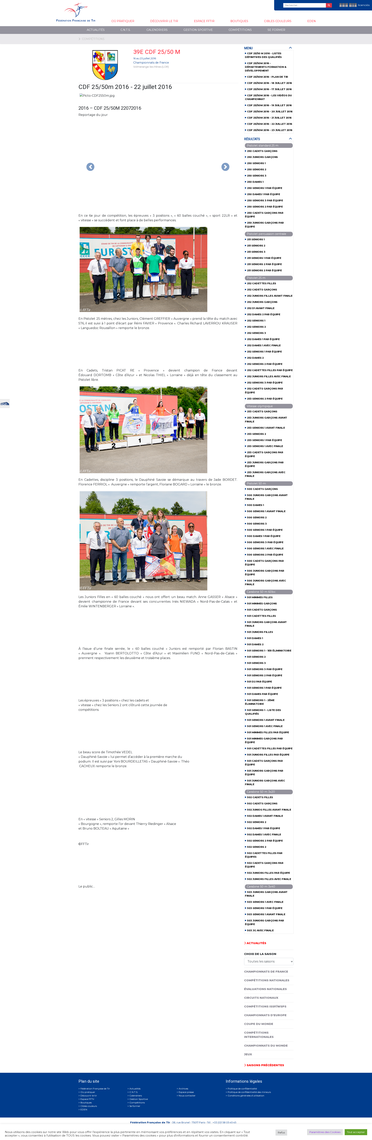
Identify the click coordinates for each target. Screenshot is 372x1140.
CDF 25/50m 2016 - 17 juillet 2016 (269, 89)
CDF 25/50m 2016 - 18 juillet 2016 (269, 83)
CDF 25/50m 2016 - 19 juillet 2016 (269, 105)
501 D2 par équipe (259, 681)
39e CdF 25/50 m (156, 51)
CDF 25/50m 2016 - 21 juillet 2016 (269, 117)
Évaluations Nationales (265, 989)
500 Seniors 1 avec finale (265, 548)
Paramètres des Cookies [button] (324, 1132)
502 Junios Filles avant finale (269, 809)
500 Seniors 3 (257, 523)
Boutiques (239, 21)
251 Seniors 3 (256, 251)
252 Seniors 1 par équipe (264, 351)
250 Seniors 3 (256, 175)
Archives (183, 1088)
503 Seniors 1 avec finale (265, 901)
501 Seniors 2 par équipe (264, 675)
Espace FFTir (204, 21)
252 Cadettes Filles (261, 283)
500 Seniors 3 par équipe (265, 542)
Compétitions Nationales (266, 980)
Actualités (96, 30)
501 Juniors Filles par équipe (268, 754)
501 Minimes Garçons (262, 603)
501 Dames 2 (255, 644)
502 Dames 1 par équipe (263, 828)
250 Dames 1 (255, 181)
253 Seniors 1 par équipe (264, 440)
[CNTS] (5, 403)
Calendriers (157, 30)
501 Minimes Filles (259, 597)
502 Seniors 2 (256, 822)
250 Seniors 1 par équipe (264, 188)
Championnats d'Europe (265, 1015)
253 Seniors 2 (256, 434)
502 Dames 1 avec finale (264, 834)
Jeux (248, 1054)
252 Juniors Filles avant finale (270, 295)
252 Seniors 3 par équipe (264, 382)
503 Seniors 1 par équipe (264, 908)
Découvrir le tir (164, 21)
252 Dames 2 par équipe (263, 314)
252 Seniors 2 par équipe (264, 364)
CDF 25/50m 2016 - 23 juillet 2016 (269, 130)
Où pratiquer (122, 21)
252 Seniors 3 (256, 333)
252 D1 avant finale (261, 308)
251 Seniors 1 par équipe (264, 258)
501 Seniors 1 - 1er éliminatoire (269, 650)
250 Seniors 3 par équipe (265, 200)
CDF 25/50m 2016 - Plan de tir (267, 76)
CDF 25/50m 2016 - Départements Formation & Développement (265, 67)
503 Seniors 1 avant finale (266, 914)
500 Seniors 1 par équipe (264, 529)
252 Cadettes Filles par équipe (270, 370)
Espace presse (186, 1092)
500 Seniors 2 (257, 517)
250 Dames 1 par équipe (263, 194)
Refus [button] (281, 1132)
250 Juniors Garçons (262, 157)
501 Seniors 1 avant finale (265, 720)
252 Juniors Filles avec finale (269, 376)
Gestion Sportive (198, 30)
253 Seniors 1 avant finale (266, 427)
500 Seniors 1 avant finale (266, 511)
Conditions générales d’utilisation (246, 1095)
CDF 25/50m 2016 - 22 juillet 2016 (269, 123)
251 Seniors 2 (256, 245)
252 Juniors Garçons (262, 302)
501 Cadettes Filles (261, 615)
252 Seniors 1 (256, 320)
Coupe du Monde (258, 1024)
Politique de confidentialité (242, 1088)
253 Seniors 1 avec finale (265, 446)
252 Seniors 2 (256, 326)
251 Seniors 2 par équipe (264, 264)
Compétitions (240, 30)
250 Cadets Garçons (262, 151)
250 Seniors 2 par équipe (265, 206)
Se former (276, 30)
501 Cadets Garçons (262, 609)
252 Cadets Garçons (262, 289)
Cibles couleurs (277, 21)
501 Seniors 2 (256, 656)
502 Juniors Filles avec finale (269, 879)
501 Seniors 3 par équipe (264, 669)
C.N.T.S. (126, 30)
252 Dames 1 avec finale (264, 345)
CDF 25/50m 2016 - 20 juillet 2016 (270, 111)
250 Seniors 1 (256, 163)
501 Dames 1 (255, 638)
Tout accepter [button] (356, 1132)
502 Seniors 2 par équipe (265, 840)
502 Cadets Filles (260, 797)
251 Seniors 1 (256, 239)
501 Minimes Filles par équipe (268, 732)
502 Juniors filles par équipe (268, 872)
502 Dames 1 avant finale (265, 815)
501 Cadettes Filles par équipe (269, 748)
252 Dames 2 (255, 357)
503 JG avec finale (260, 930)
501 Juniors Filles (260, 632)
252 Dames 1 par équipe (263, 339)
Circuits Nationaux (261, 998)
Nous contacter (187, 1095)
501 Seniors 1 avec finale (265, 726)
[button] (90, 166)
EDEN (311, 21)
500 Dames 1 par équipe (263, 536)
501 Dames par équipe (262, 694)
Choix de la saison (260, 954)
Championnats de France (151, 62)
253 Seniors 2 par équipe (264, 398)
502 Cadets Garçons (262, 803)
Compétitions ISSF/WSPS (265, 1006)
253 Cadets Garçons (262, 411)
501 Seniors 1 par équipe (264, 687)
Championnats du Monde (266, 1045)
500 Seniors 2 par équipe (265, 554)
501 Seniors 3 (256, 663)
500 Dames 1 (255, 505)
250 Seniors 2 (256, 169)
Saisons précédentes (265, 1065)
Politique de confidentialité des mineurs (249, 1092)
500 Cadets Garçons (262, 489)
